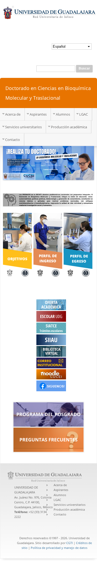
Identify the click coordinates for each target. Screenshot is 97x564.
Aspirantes (38, 114)
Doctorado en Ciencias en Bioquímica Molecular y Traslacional (48, 93)
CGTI (69, 543)
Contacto (12, 139)
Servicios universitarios (23, 126)
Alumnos (63, 114)
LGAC (83, 114)
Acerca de (12, 114)
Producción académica (69, 126)
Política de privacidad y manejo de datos (59, 548)
